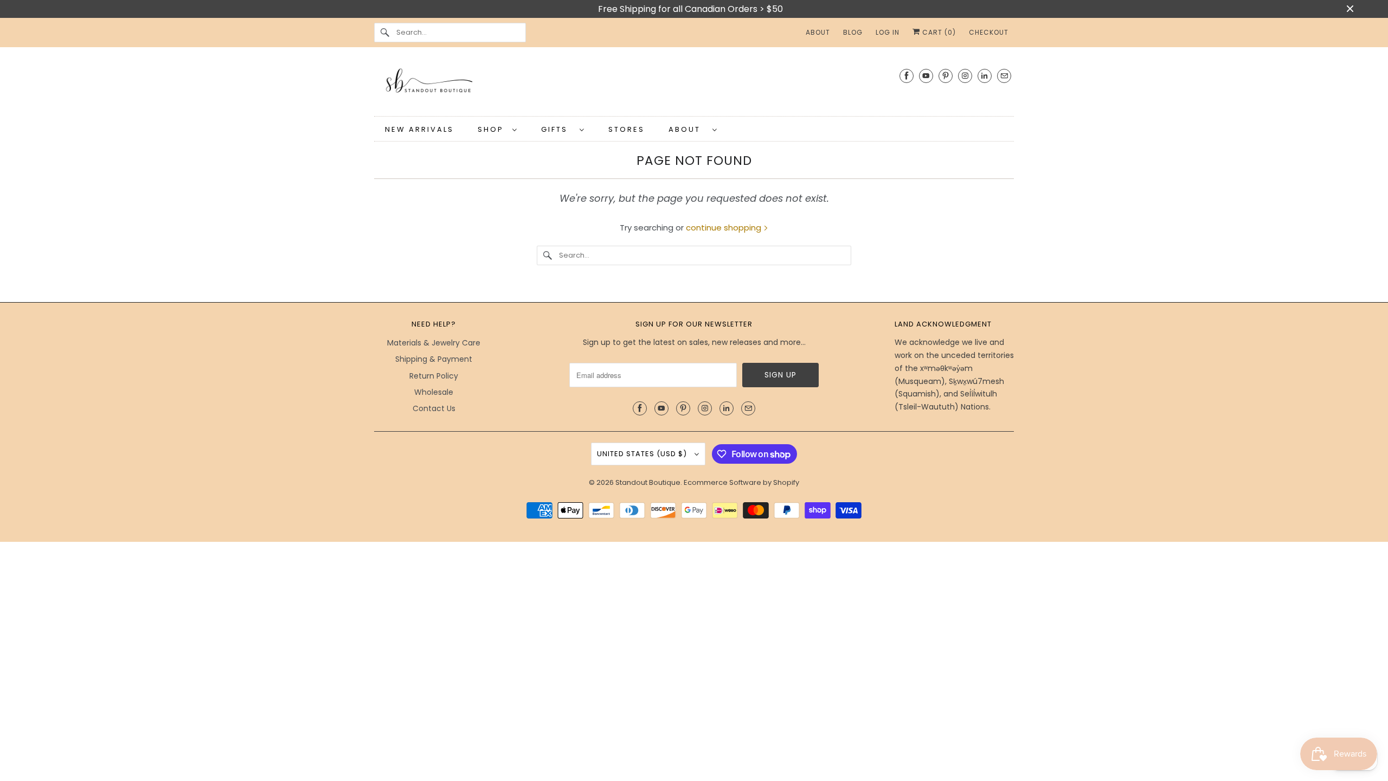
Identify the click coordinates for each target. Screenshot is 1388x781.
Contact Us (434, 408)
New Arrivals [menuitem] (419, 129)
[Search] (385, 32)
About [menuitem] (818, 32)
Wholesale (433, 392)
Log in (887, 32)
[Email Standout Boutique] (1004, 75)
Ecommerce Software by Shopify (741, 482)
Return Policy (433, 375)
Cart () (938, 32)
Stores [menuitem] (626, 129)
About (688, 129)
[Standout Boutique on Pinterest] (946, 75)
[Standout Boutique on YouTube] (926, 75)
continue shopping (724, 227)
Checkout (988, 32)
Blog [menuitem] (853, 32)
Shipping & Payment (433, 359)
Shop (492, 129)
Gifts (557, 129)
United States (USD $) (643, 454)
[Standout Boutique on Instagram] (965, 75)
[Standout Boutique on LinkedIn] (985, 75)
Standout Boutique (647, 482)
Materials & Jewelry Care (433, 342)
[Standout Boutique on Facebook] (906, 75)
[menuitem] (497, 129)
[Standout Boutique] (694, 84)
